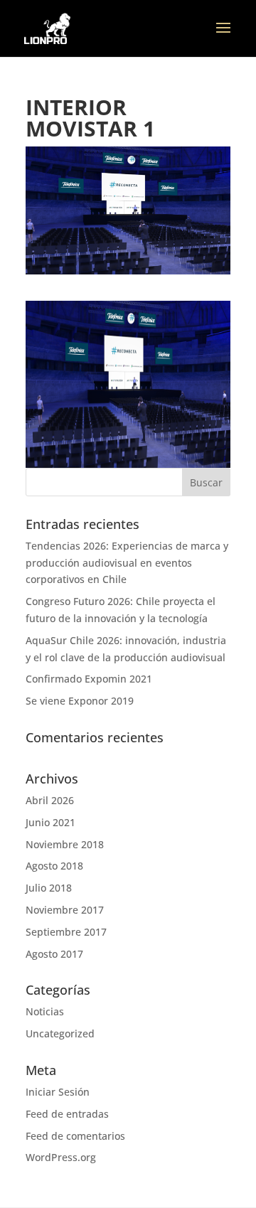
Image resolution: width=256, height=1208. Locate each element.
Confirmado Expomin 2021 (89, 678)
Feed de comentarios (75, 1136)
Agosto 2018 (54, 865)
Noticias (45, 1011)
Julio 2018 (49, 887)
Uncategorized (60, 1033)
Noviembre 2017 (65, 909)
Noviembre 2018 (65, 844)
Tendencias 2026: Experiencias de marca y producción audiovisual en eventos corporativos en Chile (127, 563)
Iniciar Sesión (58, 1092)
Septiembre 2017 (66, 932)
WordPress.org (61, 1157)
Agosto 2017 (54, 954)
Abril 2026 (50, 800)
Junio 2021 (50, 822)
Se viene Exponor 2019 (80, 700)
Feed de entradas (67, 1114)
